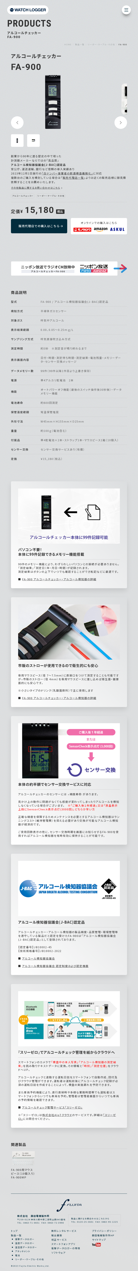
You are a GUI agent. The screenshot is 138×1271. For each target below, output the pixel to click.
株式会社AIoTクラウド (57, 1115)
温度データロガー (24, 1243)
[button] (17, 122)
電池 (17, 1255)
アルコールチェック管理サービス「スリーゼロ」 (52, 1107)
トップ (14, 1231)
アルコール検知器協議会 (38, 958)
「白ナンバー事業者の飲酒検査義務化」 (67, 173)
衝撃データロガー (24, 1239)
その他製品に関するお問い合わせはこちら (35, 187)
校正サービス (59, 1239)
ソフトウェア (58, 1252)
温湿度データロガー (26, 1247)
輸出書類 (56, 1235)
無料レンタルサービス (64, 1231)
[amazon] (100, 230)
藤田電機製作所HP (103, 1235)
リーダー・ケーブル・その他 (29, 1259)
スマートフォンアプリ (63, 1244)
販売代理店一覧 (73, 178)
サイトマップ (99, 1239)
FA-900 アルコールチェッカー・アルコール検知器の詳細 (59, 579)
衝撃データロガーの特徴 (65, 1248)
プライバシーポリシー (104, 1231)
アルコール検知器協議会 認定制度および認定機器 (55, 966)
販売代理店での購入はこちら (39, 226)
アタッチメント (22, 1251)
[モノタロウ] (82, 230)
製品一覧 (16, 1235)
